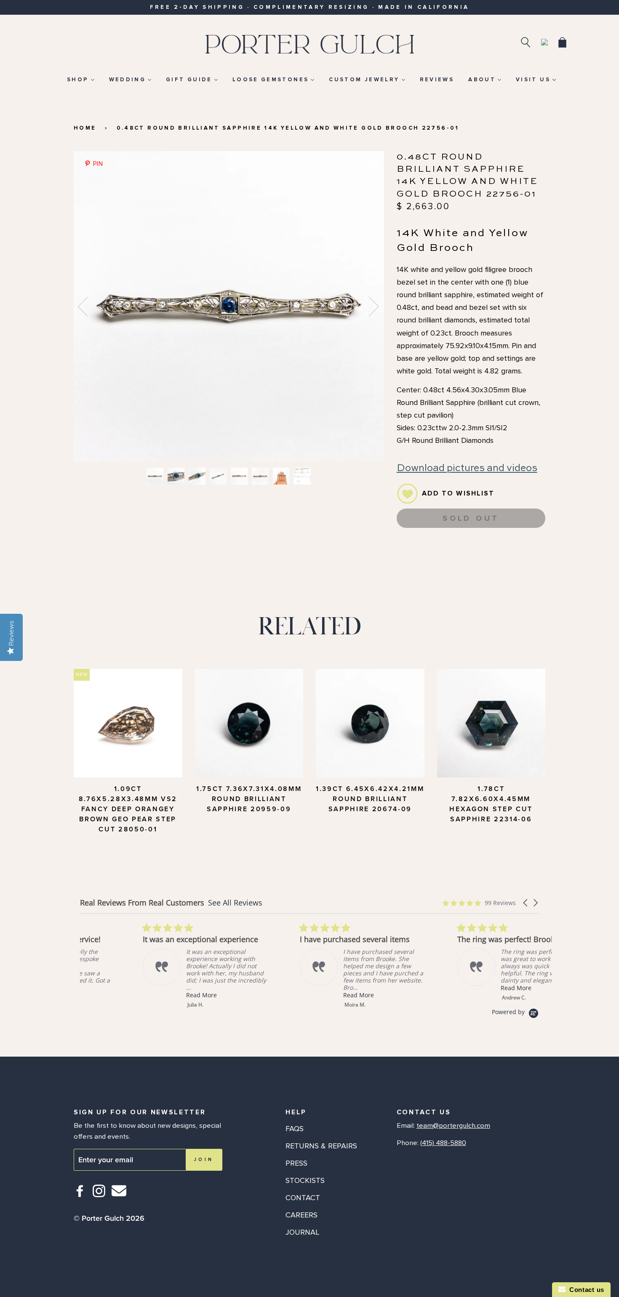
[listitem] (143, 965)
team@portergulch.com (453, 1125)
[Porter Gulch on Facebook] (80, 1194)
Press (296, 1163)
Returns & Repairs (321, 1146)
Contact (302, 1197)
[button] (526, 902)
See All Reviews (235, 903)
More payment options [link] (471, 566)
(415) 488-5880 (443, 1143)
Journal (302, 1232)
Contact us (585, 1289)
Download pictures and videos (467, 468)
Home (85, 128)
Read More (138, 995)
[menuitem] (80, 79)
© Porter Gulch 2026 (109, 1218)
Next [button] (368, 306)
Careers (301, 1215)
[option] (229, 306)
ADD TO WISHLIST (458, 493)
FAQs (294, 1128)
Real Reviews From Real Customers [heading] (142, 902)
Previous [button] (88, 306)
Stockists (305, 1180)
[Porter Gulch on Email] (119, 1196)
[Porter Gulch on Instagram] (99, 1194)
